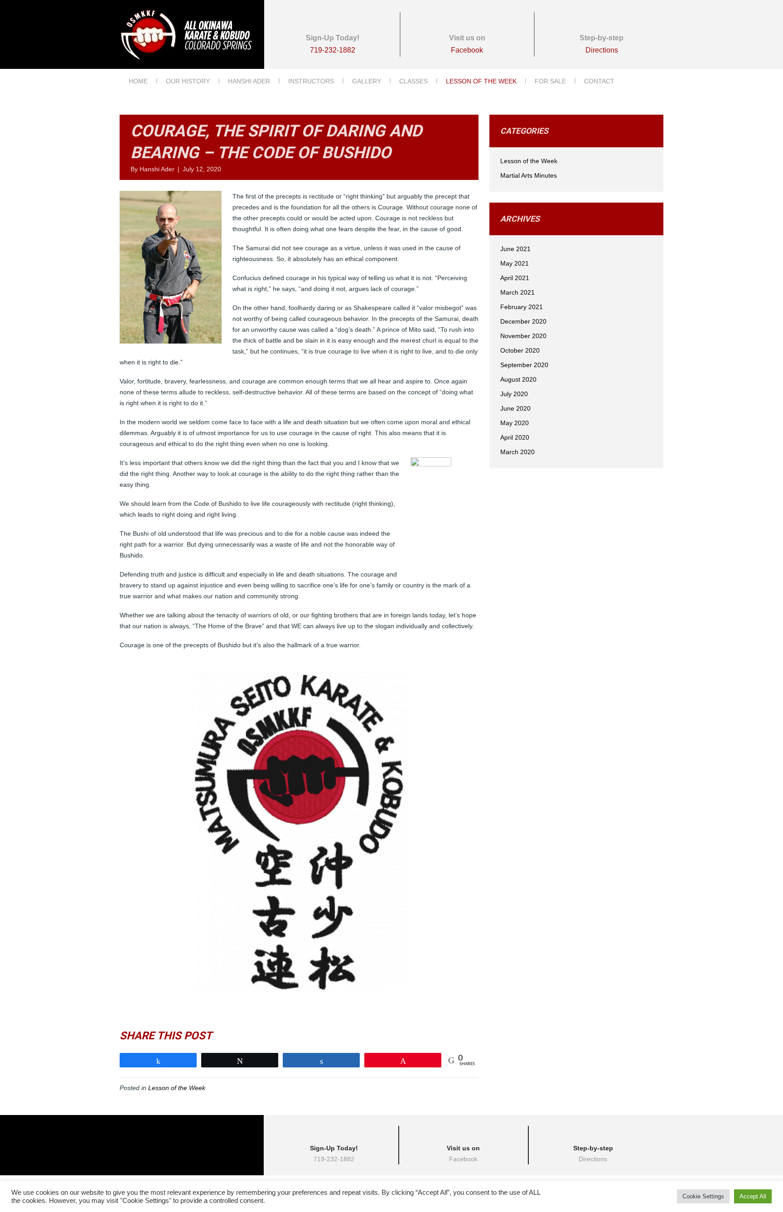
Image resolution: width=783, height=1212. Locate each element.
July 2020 (514, 394)
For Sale (550, 81)
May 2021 (514, 263)
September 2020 (524, 364)
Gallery (366, 81)
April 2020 (514, 437)
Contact (599, 81)
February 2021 (521, 306)
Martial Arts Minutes (528, 175)
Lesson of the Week (481, 81)
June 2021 (515, 248)
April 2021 (514, 277)
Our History (188, 81)
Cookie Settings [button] (703, 1196)
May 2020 (514, 423)
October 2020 (520, 350)
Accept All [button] (753, 1196)
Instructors (311, 81)
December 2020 (523, 321)
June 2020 (515, 408)
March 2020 (517, 452)
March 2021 (517, 292)
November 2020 (523, 335)
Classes (413, 81)
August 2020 (518, 379)
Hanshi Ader (249, 81)
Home (138, 81)
